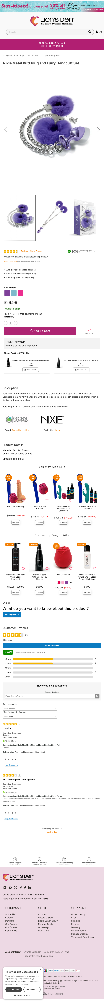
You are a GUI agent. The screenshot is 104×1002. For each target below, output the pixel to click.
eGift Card (43, 930)
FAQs (73, 917)
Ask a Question (10, 261)
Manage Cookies (79, 933)
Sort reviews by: (10, 704)
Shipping (75, 920)
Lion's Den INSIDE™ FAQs (56, 952)
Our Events (11, 924)
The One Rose (63, 575)
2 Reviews (24, 251)
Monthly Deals (45, 924)
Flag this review (11, 765)
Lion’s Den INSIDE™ (48, 920)
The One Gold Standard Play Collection (63, 508)
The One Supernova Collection (87, 507)
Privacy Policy (78, 930)
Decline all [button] (32, 989)
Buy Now (15, 522)
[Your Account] (96, 32)
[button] (3, 32)
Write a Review (36, 251)
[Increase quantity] (15, 323)
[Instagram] (5, 888)
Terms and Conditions (82, 937)
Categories (8, 55)
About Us (10, 914)
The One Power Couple (39, 507)
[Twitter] (15, 888)
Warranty (75, 927)
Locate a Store (45, 917)
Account (42, 914)
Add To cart (41, 331)
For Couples (33, 55)
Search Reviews (52, 692)
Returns (75, 924)
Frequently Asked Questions (38, 956)
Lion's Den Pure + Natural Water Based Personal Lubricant (87, 577)
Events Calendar (32, 952)
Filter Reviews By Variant (14, 712)
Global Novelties (20, 430)
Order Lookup (78, 914)
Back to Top (52, 832)
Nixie (58, 430)
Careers (9, 917)
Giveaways (43, 927)
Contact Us (11, 930)
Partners (9, 920)
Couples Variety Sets (51, 55)
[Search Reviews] (97, 696)
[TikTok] (25, 888)
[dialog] (23, 983)
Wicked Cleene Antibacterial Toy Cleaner (39, 577)
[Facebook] (21, 888)
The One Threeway (15, 506)
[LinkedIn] (29, 888)
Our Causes (11, 927)
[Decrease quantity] (5, 323)
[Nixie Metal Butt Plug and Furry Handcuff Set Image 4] (52, 129)
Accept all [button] (13, 989)
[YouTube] (10, 888)
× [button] (40, 970)
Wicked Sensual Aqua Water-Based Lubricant (15, 577)
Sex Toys (20, 55)
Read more (24, 984)
